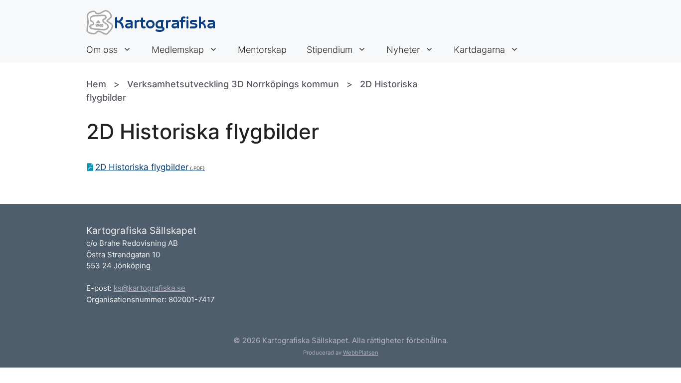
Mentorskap (262, 49)
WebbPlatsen (360, 352)
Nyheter (403, 49)
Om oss (102, 49)
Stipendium (329, 49)
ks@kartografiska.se (149, 288)
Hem (96, 84)
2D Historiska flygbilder (141, 167)
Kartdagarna (479, 49)
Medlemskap (178, 49)
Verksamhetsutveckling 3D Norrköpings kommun (233, 84)
